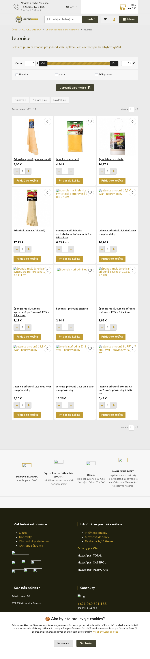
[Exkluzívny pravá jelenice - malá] (32, 137)
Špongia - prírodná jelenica (72, 308)
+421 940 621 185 (33, 7)
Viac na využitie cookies (105, 632)
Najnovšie (20, 100)
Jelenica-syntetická (67, 159)
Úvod (14, 29)
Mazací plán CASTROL (92, 562)
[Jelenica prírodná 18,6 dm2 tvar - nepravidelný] (117, 208)
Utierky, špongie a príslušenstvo (62, 29)
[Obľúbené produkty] (105, 19)
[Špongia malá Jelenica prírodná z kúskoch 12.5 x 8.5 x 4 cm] (117, 286)
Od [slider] (43, 63)
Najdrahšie (59, 100)
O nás (23, 533)
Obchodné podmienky (34, 541)
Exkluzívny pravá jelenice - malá (32, 159)
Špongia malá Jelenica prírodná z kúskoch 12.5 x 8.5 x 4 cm (117, 310)
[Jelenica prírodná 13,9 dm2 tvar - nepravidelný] (32, 364)
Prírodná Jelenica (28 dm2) (29, 230)
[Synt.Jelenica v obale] (117, 137)
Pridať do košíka (27, 180)
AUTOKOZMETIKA (31, 29)
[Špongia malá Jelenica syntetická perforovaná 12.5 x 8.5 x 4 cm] (75, 208)
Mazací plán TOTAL (90, 555)
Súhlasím (86, 643)
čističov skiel (85, 47)
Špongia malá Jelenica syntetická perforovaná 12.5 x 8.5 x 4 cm (73, 234)
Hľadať (90, 19)
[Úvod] (27, 19)
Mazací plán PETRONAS (93, 569)
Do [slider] (114, 63)
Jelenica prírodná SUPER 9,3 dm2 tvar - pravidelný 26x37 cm (115, 390)
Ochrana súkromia (31, 545)
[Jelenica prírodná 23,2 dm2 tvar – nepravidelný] (75, 364)
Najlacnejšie (40, 100)
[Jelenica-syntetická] (75, 137)
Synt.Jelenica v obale (111, 159)
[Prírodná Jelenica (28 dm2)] (32, 208)
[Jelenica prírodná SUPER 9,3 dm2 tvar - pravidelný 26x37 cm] (117, 364)
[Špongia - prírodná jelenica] (75, 286)
